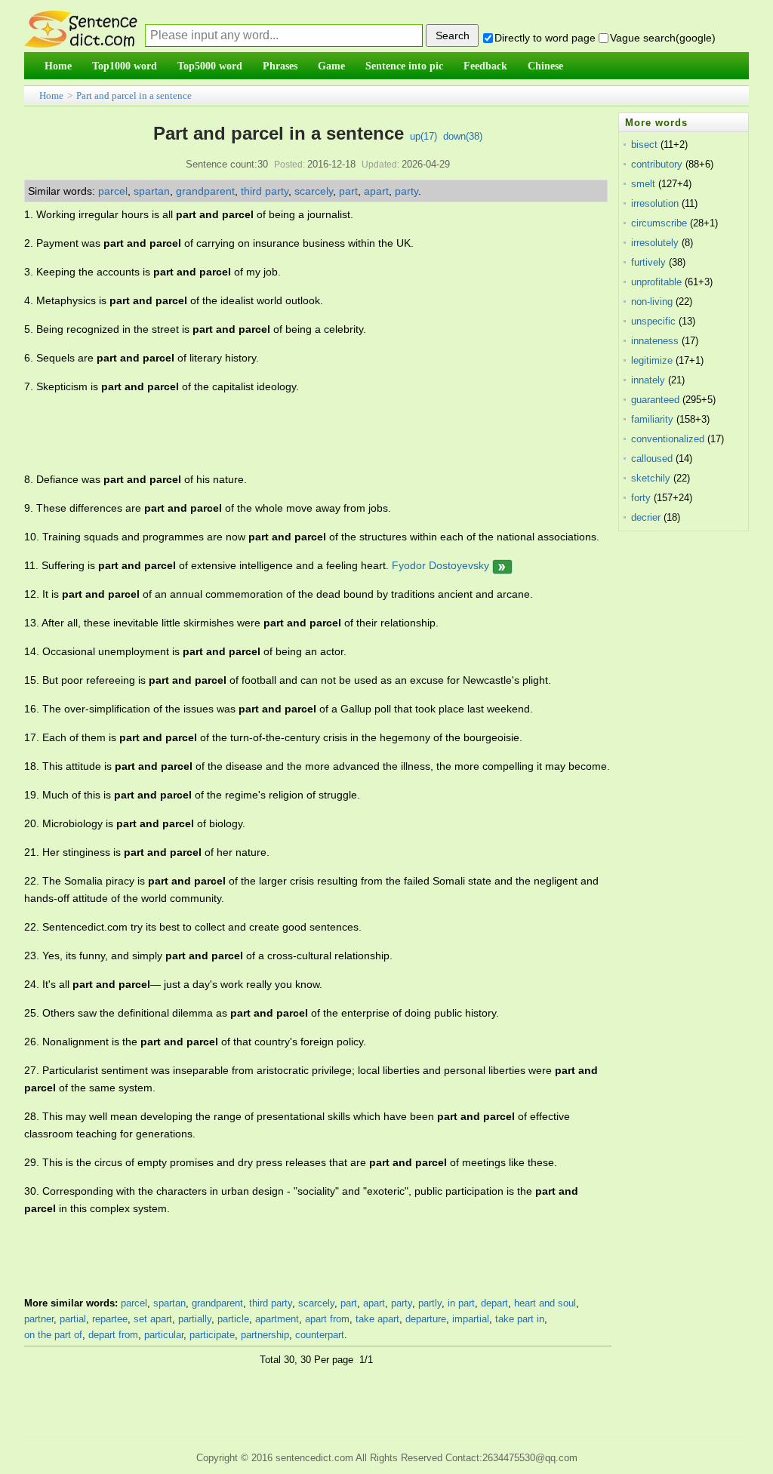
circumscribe (659, 223)
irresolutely (655, 242)
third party (264, 191)
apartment (277, 1319)
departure (425, 1319)
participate (212, 1334)
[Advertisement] (299, 433)
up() (423, 136)
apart (376, 191)
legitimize (652, 360)
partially (194, 1319)
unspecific (653, 321)
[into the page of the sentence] (502, 565)
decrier (646, 517)
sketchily (650, 478)
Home (51, 95)
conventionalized (667, 439)
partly (430, 1303)
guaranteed (655, 399)
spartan (152, 191)
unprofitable (656, 282)
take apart (377, 1319)
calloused (652, 458)
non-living (652, 301)
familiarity (652, 419)
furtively (648, 262)
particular (163, 1334)
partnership (265, 1334)
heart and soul (545, 1303)
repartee (110, 1319)
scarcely (313, 191)
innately (648, 380)
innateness (655, 340)
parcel (113, 191)
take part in (519, 1319)
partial (73, 1319)
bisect (644, 144)
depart (494, 1303)
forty (641, 497)
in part (461, 1303)
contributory (656, 164)
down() (462, 136)
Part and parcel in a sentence (134, 95)
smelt (643, 183)
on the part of (53, 1334)
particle (233, 1319)
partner (39, 1319)
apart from (327, 1319)
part (348, 191)
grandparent (205, 191)
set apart (153, 1319)
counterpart (319, 1334)
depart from (113, 1334)
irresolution (655, 203)
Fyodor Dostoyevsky (440, 565)
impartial (470, 1319)
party (406, 191)
